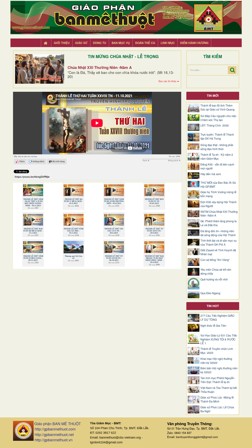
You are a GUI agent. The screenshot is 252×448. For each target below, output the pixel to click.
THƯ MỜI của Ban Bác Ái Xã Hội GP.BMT (218, 185)
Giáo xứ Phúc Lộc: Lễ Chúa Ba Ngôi (217, 409)
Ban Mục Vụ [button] (121, 43)
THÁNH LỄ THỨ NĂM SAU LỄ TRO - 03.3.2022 (73, 231)
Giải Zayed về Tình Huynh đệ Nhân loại (218, 252)
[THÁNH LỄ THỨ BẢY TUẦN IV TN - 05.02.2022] (154, 189)
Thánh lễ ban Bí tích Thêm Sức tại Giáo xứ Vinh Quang (217, 107)
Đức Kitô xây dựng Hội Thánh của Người (218, 204)
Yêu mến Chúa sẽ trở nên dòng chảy (215, 271)
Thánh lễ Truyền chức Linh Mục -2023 (216, 351)
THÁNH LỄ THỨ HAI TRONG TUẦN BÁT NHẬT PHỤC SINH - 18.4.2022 (154, 259)
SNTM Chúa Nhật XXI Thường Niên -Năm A (219, 214)
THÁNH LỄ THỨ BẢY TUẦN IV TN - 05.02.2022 (154, 201)
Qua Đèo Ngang (210, 293)
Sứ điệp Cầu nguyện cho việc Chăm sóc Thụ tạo (218, 118)
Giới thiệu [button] (62, 43)
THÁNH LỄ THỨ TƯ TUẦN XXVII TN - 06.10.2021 (114, 258)
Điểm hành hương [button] (194, 43)
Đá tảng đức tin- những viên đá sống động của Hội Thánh (218, 233)
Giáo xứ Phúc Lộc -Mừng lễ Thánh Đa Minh (217, 399)
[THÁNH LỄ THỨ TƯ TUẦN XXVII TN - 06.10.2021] (114, 246)
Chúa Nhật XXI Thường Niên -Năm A (100, 67)
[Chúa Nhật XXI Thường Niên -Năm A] (39, 69)
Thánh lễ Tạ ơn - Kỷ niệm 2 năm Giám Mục (216, 157)
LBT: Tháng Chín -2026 (214, 125)
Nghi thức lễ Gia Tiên (213, 326)
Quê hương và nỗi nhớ (213, 279)
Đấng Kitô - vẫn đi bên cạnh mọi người (217, 166)
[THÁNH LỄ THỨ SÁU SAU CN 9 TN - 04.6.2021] (114, 219)
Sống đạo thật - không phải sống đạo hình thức (216, 147)
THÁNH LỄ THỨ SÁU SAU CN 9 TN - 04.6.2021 (113, 231)
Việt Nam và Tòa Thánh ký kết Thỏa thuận (218, 390)
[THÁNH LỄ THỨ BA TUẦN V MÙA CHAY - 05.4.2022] (73, 189)
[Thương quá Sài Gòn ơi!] (73, 246)
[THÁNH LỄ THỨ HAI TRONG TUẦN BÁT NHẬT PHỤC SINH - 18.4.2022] (154, 246)
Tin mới (213, 95)
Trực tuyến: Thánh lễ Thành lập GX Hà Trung (217, 136)
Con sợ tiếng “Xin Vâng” (215, 260)
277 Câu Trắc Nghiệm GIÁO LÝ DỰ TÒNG (217, 318)
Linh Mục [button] (168, 43)
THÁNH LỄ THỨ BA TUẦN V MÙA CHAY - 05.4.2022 (73, 201)
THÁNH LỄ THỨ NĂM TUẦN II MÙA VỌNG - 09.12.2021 (33, 258)
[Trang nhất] (46, 42)
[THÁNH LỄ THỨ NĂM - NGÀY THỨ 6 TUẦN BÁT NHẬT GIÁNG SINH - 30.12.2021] (33, 189)
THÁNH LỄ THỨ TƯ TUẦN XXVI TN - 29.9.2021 (154, 231)
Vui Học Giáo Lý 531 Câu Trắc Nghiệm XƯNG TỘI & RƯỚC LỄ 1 (218, 339)
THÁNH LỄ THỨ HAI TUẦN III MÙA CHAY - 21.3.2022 (33, 231)
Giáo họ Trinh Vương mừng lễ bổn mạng (218, 194)
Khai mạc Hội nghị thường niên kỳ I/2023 (216, 361)
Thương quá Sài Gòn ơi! (73, 257)
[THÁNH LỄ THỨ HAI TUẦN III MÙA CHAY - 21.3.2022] (33, 219)
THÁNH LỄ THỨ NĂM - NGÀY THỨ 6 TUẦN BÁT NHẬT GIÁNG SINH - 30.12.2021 (33, 202)
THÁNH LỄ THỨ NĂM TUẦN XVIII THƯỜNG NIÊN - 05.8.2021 (114, 201)
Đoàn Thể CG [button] (145, 43)
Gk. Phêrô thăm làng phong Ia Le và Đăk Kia (218, 223)
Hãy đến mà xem (210, 174)
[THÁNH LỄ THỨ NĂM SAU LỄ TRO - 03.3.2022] (73, 219)
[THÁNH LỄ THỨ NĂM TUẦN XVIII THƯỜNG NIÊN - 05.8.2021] (114, 189)
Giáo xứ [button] (81, 43)
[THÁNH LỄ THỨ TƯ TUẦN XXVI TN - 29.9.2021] (154, 219)
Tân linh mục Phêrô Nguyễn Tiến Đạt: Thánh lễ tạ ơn (217, 380)
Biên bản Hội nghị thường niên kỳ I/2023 (219, 370)
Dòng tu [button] (99, 43)
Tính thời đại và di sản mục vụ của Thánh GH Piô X (218, 242)
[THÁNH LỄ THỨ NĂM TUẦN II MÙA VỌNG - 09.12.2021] (33, 246)
